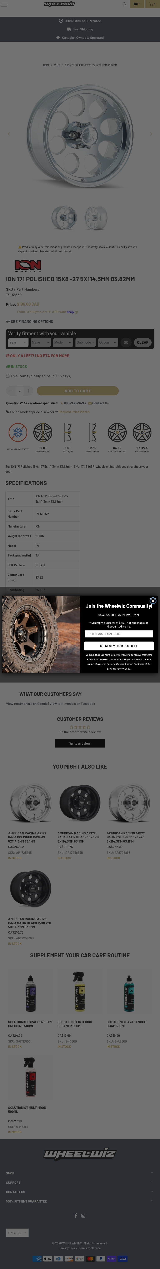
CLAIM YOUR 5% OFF (119, 646)
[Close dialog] (153, 601)
